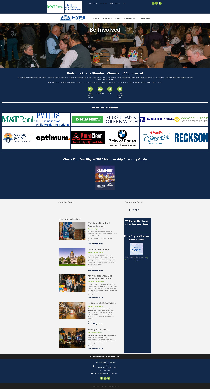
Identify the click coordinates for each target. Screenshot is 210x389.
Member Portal (129, 18)
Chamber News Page (136, 263)
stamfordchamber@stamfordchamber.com (106, 373)
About (95, 18)
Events (117, 18)
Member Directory (115, 3)
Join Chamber (103, 3)
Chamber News (144, 18)
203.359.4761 (106, 370)
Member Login (93, 3)
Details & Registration (95, 244)
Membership (106, 18)
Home (124, 3)
